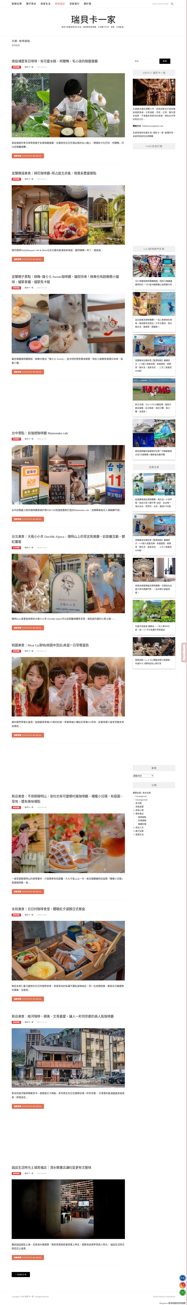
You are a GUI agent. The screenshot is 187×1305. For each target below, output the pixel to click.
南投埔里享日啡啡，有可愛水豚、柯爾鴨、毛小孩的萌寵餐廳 (55, 61)
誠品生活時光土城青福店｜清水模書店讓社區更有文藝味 (51, 1167)
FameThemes (170, 1297)
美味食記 (60, 3)
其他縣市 (16, 439)
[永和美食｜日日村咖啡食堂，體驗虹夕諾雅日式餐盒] (68, 950)
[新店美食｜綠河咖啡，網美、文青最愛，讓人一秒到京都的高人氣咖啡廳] (68, 1058)
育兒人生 (139, 827)
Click (184, 652)
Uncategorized (141, 800)
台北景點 (16, 547)
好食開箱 (142, 820)
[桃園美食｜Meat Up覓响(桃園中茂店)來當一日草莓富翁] (68, 687)
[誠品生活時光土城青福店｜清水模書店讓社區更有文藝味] (68, 1209)
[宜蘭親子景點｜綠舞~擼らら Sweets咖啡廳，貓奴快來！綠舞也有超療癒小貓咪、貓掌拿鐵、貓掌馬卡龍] (68, 323)
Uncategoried (140, 796)
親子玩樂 (139, 831)
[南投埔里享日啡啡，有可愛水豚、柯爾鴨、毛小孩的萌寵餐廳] (68, 105)
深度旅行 (74, 3)
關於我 (87, 3)
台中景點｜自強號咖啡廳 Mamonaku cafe (40, 433)
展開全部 (137, 793)
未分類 (138, 803)
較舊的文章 (21, 1274)
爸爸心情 (139, 810)
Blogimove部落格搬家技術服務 (173, 1303)
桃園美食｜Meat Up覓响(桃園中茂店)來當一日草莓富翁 (50, 645)
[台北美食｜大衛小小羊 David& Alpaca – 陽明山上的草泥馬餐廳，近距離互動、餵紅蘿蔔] (68, 583)
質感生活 (139, 834)
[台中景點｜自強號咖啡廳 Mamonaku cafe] (68, 474)
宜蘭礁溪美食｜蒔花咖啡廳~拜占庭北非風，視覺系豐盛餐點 (54, 173)
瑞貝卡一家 (93, 20)
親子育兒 (31, 3)
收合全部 (147, 793)
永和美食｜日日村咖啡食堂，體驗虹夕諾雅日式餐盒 (48, 909)
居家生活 (46, 3)
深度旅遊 (139, 807)
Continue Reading (32, 156)
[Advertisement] (68, 406)
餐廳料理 (142, 824)
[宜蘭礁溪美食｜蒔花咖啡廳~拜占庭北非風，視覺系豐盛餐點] (68, 215)
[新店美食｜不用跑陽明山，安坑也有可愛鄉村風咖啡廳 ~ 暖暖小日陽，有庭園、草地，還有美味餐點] (68, 843)
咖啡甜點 (16, 67)
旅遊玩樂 (17, 3)
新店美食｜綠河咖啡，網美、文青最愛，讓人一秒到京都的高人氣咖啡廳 (63, 1016)
